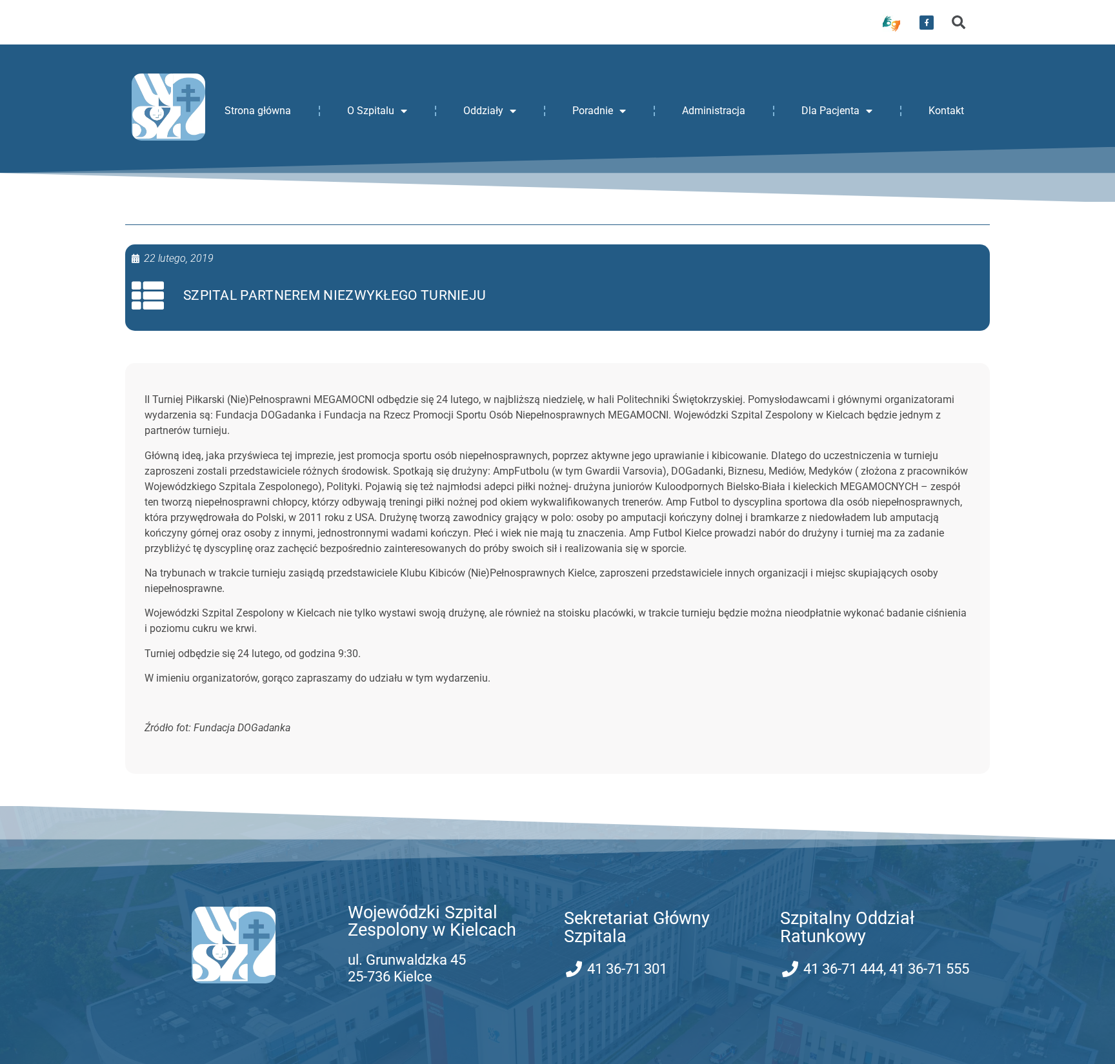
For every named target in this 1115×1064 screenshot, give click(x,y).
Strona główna (258, 110)
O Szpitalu (370, 110)
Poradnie (592, 110)
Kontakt (946, 110)
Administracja (713, 110)
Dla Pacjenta (830, 110)
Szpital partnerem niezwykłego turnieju (334, 295)
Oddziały (483, 110)
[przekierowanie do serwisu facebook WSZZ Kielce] (926, 22)
